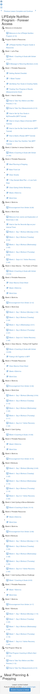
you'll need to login (29, 687)
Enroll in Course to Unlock (20, 690)
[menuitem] (1, 5)
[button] (1, 2)
